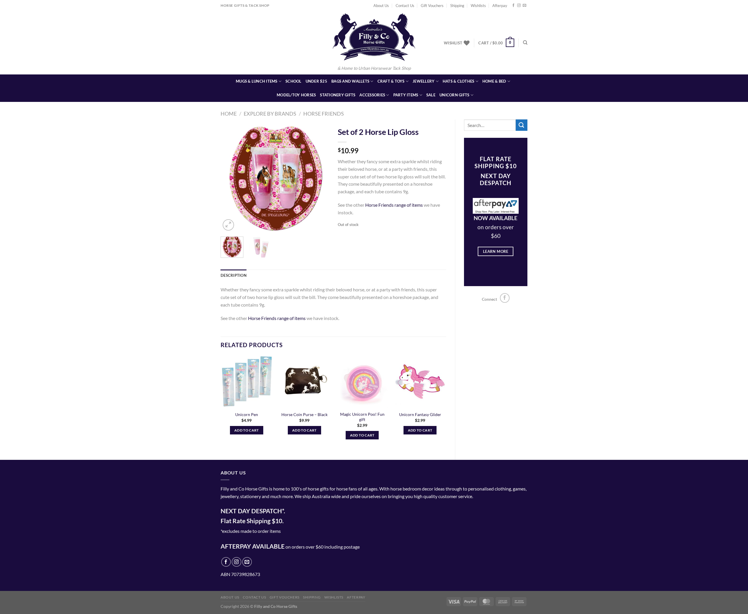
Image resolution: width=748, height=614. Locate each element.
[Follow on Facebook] (513, 6)
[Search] (525, 42)
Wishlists (478, 5)
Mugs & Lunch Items (257, 81)
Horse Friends (323, 113)
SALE (430, 95)
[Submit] (521, 125)
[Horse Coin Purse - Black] (304, 382)
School (293, 81)
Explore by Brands (270, 113)
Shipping (457, 5)
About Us (381, 5)
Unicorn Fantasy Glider (420, 414)
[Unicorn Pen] (247, 382)
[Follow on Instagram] (519, 6)
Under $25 (316, 81)
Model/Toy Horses (296, 95)
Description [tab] (234, 275)
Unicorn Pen (246, 414)
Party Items (405, 95)
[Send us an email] (524, 6)
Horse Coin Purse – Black (304, 414)
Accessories (372, 95)
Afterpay (499, 5)
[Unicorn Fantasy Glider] (420, 382)
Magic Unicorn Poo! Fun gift (362, 417)
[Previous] (230, 178)
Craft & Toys (391, 81)
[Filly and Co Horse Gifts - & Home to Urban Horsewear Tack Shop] (374, 37)
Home (229, 113)
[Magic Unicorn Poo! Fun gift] (362, 382)
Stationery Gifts (337, 95)
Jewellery (423, 81)
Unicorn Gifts (454, 95)
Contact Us (405, 5)
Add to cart (246, 430)
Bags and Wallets (350, 81)
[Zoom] (228, 225)
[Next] (319, 178)
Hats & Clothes (459, 81)
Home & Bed (494, 81)
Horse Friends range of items (394, 205)
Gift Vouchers (432, 5)
